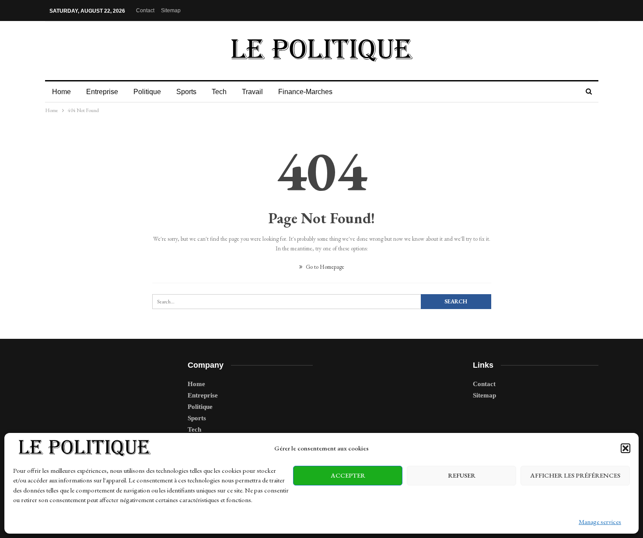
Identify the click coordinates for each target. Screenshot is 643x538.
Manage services (600, 521)
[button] (625, 448)
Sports (186, 91)
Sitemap (171, 10)
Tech (219, 91)
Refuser (461, 475)
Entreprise (102, 91)
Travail (252, 91)
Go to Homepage (324, 267)
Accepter (348, 475)
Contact (145, 10)
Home (61, 91)
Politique (147, 91)
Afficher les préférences (575, 475)
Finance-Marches (305, 91)
